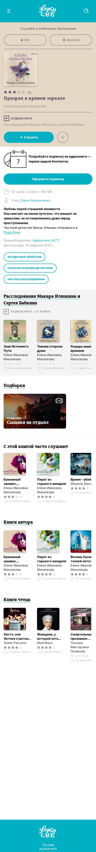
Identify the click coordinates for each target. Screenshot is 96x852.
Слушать (31, 137)
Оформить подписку (48, 179)
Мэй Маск (45, 643)
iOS (26, 40)
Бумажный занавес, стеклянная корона (12, 481)
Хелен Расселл (15, 643)
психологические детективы (30, 268)
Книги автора (18, 522)
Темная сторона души (49, 348)
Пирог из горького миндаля (51, 481)
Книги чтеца (17, 600)
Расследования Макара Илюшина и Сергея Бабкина (44, 124)
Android (73, 40)
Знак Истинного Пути (16, 348)
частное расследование (26, 279)
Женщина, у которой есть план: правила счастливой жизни (51, 636)
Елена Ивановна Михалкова (16, 357)
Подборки (14, 386)
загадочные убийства (24, 256)
